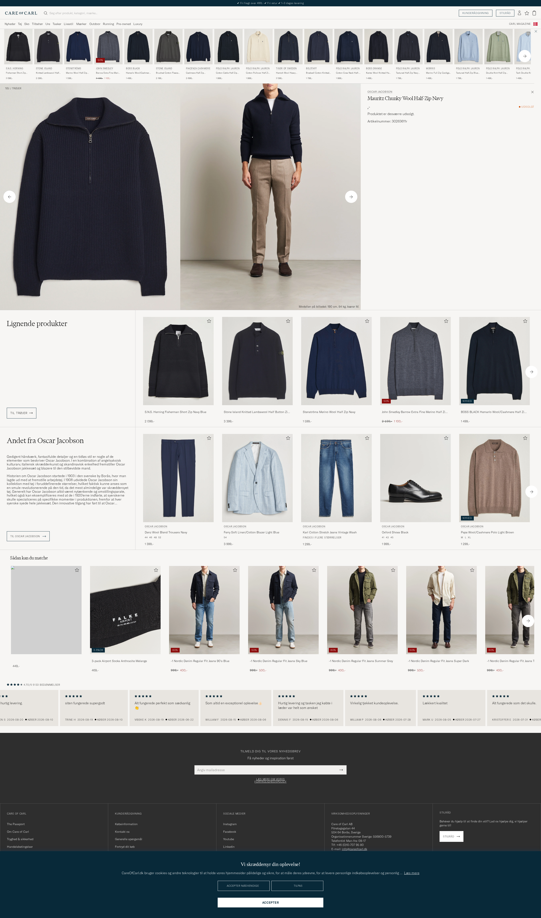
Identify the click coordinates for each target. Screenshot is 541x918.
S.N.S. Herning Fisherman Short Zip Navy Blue (175, 412)
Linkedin (229, 847)
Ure (47, 24)
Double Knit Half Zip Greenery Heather (496, 73)
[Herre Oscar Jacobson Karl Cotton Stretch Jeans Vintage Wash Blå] (336, 478)
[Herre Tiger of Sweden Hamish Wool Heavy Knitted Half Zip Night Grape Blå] (288, 46)
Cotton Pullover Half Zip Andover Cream (258, 73)
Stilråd (505, 13)
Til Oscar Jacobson (25, 536)
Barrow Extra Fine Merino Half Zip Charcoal (108, 73)
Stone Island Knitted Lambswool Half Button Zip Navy (256, 412)
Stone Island (44, 68)
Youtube (228, 839)
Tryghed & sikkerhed (20, 839)
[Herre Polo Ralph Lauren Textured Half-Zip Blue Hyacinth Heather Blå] (468, 46)
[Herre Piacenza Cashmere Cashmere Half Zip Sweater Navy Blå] (198, 46)
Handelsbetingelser (20, 847)
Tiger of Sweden (286, 68)
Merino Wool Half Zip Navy (76, 73)
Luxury (137, 24)
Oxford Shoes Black (395, 532)
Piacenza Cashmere (198, 68)
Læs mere (411, 873)
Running (108, 24)
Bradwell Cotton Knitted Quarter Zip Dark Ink (317, 73)
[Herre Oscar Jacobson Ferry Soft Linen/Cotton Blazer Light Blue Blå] (257, 478)
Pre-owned (123, 24)
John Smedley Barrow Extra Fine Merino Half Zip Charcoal (414, 412)
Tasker (57, 24)
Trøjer (16, 88)
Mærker (81, 24)
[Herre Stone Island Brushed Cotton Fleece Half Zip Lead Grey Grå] (168, 46)
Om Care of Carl (18, 832)
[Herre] (46, 610)
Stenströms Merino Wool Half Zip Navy (329, 412)
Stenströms (73, 68)
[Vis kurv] (534, 13)
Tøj (20, 24)
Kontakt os (122, 832)
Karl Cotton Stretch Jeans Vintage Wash (330, 532)
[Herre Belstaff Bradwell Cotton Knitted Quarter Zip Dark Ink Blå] (318, 46)
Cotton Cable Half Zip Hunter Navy (226, 73)
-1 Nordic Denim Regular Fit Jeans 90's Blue (200, 661)
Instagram (230, 824)
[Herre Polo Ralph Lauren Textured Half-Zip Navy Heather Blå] (408, 46)
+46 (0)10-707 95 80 (350, 845)
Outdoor (94, 24)
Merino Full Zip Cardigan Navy (438, 73)
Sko (26, 24)
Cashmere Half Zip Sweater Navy (195, 73)
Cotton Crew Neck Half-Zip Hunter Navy (347, 73)
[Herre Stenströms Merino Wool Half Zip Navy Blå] (78, 46)
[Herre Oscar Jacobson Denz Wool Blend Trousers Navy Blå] (178, 478)
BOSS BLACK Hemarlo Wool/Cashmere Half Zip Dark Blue (493, 412)
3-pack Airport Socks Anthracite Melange (119, 661)
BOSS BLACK (133, 68)
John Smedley (104, 68)
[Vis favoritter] (527, 13)
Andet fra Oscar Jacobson (45, 440)
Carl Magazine (520, 23)
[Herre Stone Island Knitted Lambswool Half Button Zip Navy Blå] (48, 46)
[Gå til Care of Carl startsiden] (21, 13)
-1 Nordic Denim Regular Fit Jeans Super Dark (438, 661)
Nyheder (10, 24)
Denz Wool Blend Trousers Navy (166, 532)
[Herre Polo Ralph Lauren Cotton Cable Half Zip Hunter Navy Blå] (228, 46)
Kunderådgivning (475, 13)
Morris (430, 68)
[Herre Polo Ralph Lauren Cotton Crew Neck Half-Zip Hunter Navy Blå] (348, 46)
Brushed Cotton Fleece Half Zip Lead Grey (167, 73)
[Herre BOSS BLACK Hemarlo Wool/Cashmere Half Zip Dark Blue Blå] (138, 46)
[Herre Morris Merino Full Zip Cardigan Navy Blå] (438, 46)
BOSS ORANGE (374, 68)
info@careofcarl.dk (354, 849)
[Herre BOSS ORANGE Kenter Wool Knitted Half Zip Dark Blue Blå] (378, 46)
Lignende (37, 323)
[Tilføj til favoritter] (208, 322)
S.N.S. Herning (14, 68)
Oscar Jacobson (379, 91)
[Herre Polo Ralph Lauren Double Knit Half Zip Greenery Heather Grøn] (498, 46)
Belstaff (311, 68)
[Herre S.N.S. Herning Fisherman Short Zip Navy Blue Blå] (18, 46)
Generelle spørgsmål (128, 839)
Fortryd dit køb (125, 847)
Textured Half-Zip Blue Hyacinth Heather (467, 73)
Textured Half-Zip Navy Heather (407, 73)
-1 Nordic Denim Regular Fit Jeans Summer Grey (361, 661)
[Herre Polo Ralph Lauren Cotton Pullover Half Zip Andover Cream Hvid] (258, 46)
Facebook (229, 832)
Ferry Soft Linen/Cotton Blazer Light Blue (251, 532)
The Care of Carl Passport (270, 3)
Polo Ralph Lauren (227, 68)
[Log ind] (519, 13)
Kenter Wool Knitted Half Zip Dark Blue (378, 73)
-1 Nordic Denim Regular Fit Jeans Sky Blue (278, 661)
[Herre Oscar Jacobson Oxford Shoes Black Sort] (415, 478)
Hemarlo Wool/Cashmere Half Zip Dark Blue (138, 73)
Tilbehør (37, 24)
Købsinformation (126, 824)
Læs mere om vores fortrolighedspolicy (270, 780)
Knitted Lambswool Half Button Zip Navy (47, 73)
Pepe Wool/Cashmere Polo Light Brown (487, 532)
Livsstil (68, 24)
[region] (270, 708)
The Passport (16, 824)
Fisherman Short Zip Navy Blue (16, 73)
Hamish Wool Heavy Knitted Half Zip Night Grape (286, 73)
